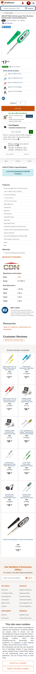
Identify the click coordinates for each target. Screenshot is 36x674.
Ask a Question (10, 154)
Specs (6, 161)
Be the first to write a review (14, 340)
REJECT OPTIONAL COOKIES (18, 669)
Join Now (29, 116)
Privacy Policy (22, 655)
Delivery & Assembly (25, 599)
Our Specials (5, 599)
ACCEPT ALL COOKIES (18, 663)
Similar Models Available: (11, 71)
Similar (29, 161)
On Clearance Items (7, 593)
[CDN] (12, 266)
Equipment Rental (24, 593)
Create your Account (25, 618)
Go (31, 132)
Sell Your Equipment (25, 606)
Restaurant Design (24, 596)
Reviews (18, 161)
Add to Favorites (8, 23)
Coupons (4, 606)
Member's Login (24, 615)
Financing (26, 154)
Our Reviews (5, 618)
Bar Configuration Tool (25, 603)
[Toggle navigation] (33, 3)
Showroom (4, 590)
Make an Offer (5, 603)
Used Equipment (6, 596)
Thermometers (9, 13)
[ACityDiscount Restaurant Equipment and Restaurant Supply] (7, 3)
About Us (4, 615)
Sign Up (30, 578)
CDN (3, 20)
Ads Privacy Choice (20, 645)
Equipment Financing (25, 590)
